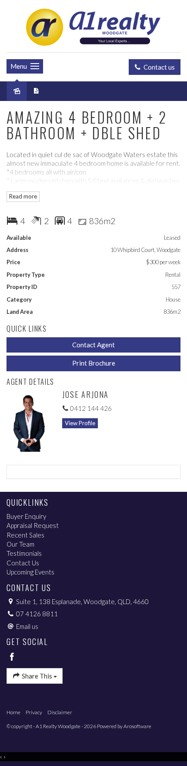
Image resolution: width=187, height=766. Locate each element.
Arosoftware (137, 726)
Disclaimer (59, 712)
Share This (36, 676)
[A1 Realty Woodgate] (93, 25)
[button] (93, 363)
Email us (27, 626)
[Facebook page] (12, 657)
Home (13, 712)
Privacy (34, 712)
